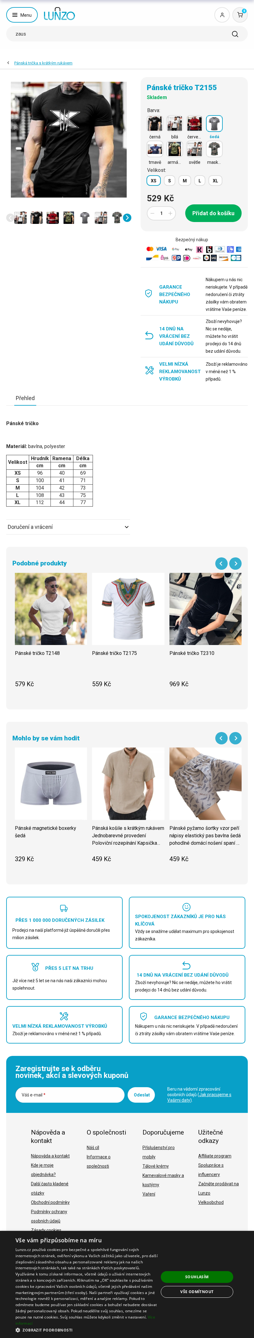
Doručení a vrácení (30, 527)
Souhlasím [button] (197, 1276)
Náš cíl (93, 1147)
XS (153, 180)
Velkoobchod (211, 1202)
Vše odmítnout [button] (196, 1291)
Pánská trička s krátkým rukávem (43, 63)
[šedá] (214, 123)
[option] (20, 217)
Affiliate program (214, 1155)
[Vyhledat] (235, 34)
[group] (51, 634)
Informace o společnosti (99, 1161)
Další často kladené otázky (49, 1188)
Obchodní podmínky (50, 1202)
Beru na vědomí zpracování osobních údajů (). (199, 1095)
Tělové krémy (155, 1166)
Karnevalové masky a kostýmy (163, 1180)
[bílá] (174, 123)
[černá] (155, 123)
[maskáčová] (214, 149)
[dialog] (127, 1284)
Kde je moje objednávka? (43, 1170)
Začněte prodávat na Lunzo (218, 1188)
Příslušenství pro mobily (158, 1152)
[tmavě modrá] (155, 149)
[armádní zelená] (174, 149)
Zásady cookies (46, 1230)
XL (215, 180)
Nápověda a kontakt (50, 1155)
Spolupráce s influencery (211, 1170)
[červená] (194, 123)
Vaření (148, 1194)
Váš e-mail (34, 1095)
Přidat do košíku (213, 213)
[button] (10, 218)
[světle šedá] (194, 149)
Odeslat (142, 1094)
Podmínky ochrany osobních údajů (49, 1216)
